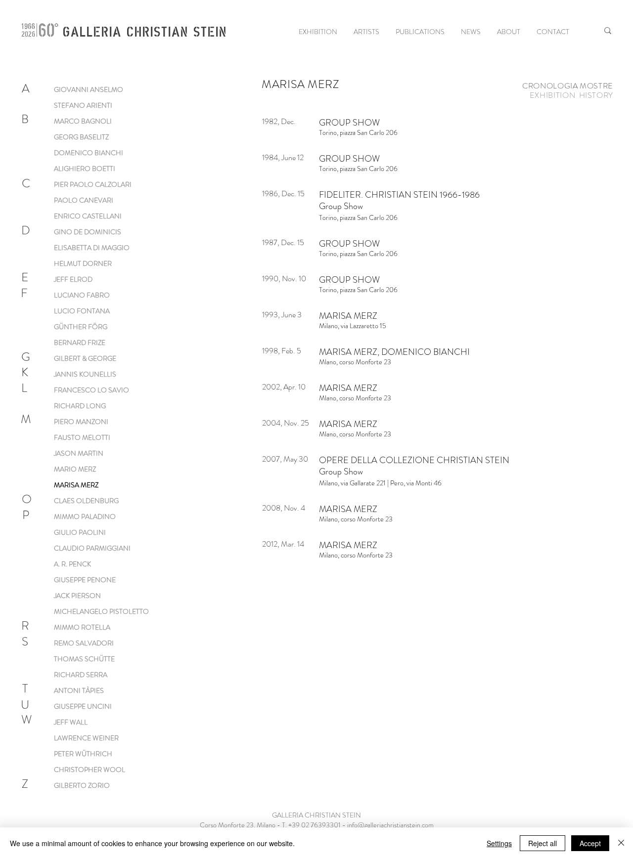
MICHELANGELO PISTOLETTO (101, 611)
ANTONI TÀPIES (79, 690)
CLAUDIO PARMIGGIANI (92, 548)
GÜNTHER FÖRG (80, 327)
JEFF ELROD (73, 279)
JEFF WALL (71, 722)
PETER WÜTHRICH (83, 754)
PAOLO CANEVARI (83, 200)
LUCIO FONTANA (82, 311)
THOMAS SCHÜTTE (84, 659)
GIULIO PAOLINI (80, 532)
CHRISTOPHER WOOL (89, 769)
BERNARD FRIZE (79, 342)
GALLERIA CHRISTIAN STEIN (144, 31)
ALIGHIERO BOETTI (84, 168)
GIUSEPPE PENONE (85, 580)
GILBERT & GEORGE (85, 358)
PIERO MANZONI (81, 422)
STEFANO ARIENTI (83, 105)
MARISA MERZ (76, 485)
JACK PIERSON (77, 596)
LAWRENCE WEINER (86, 738)
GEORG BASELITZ (81, 137)
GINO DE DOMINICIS (87, 232)
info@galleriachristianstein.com (390, 825)
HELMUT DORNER (83, 263)
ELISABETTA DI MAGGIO (92, 248)
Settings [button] (499, 843)
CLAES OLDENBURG (86, 501)
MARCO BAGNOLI (83, 121)
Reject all (542, 843)
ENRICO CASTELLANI (88, 216)
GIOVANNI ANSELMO (88, 89)
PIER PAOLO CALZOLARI (93, 184)
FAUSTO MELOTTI (82, 437)
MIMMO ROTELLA (82, 627)
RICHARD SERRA (80, 675)
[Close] (621, 843)
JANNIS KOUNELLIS (85, 374)
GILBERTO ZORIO (82, 785)
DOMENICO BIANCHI (88, 153)
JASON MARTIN (78, 453)
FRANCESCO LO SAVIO (91, 390)
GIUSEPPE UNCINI (83, 706)
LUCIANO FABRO (82, 295)
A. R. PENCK (72, 564)
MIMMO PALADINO (85, 516)
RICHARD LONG (80, 406)
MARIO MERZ (75, 469)
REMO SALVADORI (84, 643)
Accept (590, 843)
